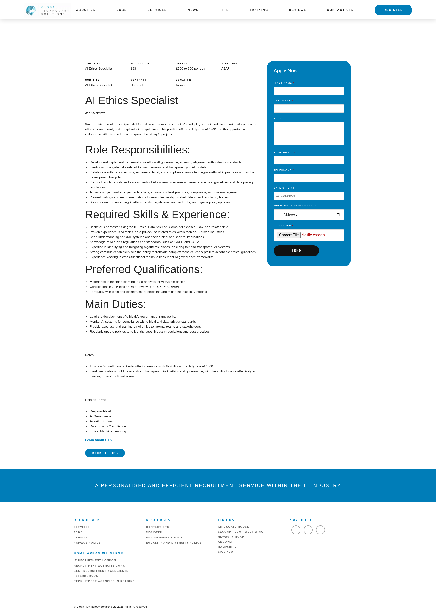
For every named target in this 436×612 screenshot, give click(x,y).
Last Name (283, 100)
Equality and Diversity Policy (174, 542)
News (193, 10)
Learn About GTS (98, 440)
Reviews (297, 10)
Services (157, 10)
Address (282, 118)
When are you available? (295, 205)
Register (393, 10)
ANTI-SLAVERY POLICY (164, 537)
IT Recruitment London (95, 560)
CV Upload (284, 225)
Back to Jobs (105, 453)
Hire (224, 10)
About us (86, 10)
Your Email (284, 152)
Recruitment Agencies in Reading (104, 581)
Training (259, 10)
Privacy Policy (87, 542)
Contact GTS (340, 10)
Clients (81, 537)
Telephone (284, 170)
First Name (284, 83)
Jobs (122, 10)
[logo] (47, 10)
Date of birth (285, 188)
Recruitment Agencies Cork (99, 565)
